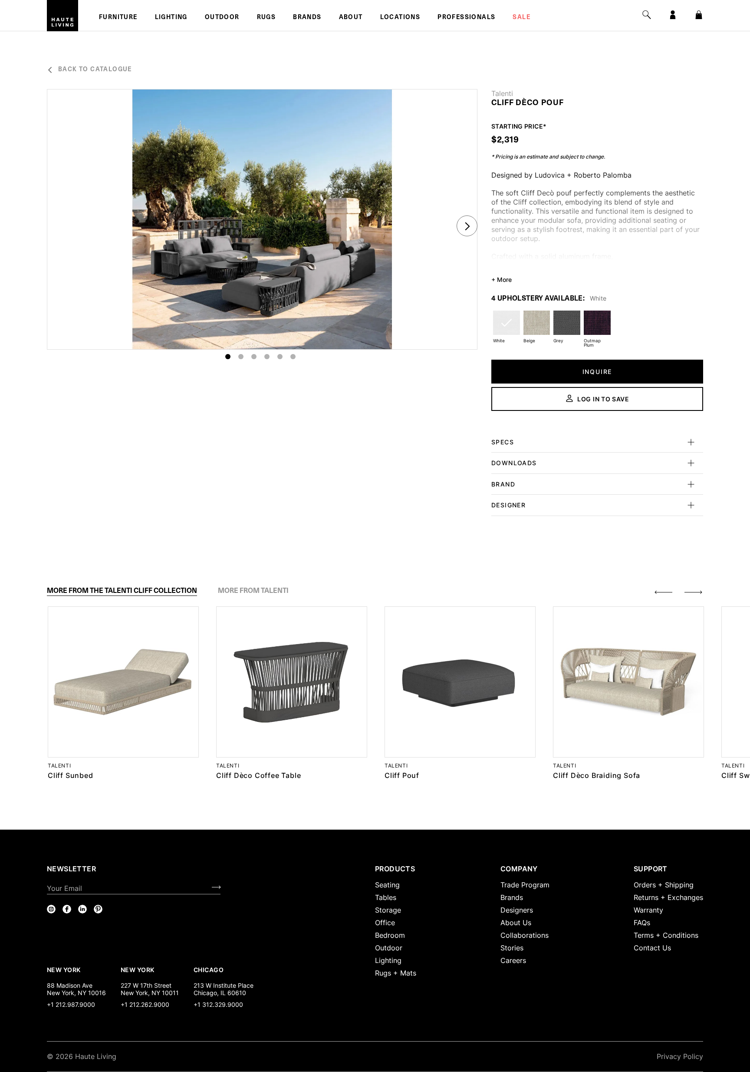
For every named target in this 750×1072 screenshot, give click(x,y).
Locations (400, 18)
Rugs (266, 18)
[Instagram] (51, 909)
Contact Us (652, 947)
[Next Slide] (467, 225)
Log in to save (603, 399)
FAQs (642, 922)
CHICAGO (209, 969)
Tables (385, 897)
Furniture (118, 18)
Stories (511, 947)
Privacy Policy (680, 1056)
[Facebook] (66, 909)
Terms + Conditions (666, 935)
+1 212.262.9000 (145, 1004)
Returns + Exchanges (668, 897)
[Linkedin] (82, 909)
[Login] (673, 15)
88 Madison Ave (69, 985)
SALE (521, 18)
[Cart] (699, 15)
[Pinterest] (98, 909)
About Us (515, 922)
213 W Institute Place (223, 985)
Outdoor (222, 18)
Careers (513, 960)
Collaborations (524, 935)
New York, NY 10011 (150, 992)
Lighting (171, 18)
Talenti (502, 93)
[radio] (506, 328)
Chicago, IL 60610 (220, 992)
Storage (388, 910)
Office (385, 922)
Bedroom (390, 935)
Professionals (466, 18)
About (351, 18)
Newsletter (71, 868)
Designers (516, 910)
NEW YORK (64, 969)
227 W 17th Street (146, 985)
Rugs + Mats (395, 973)
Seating (387, 884)
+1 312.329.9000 (218, 1004)
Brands (307, 18)
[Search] (647, 15)
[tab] (122, 591)
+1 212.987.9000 (71, 1004)
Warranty (648, 910)
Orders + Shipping (664, 884)
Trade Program (524, 884)
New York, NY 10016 (76, 992)
